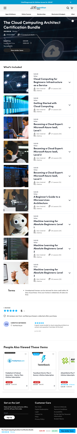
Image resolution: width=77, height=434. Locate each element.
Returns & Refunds (60, 407)
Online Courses (26, 14)
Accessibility (58, 412)
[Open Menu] (5, 8)
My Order (38, 407)
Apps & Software (10, 14)
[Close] (70, 2)
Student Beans (59, 419)
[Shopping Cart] (71, 8)
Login (37, 412)
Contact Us (38, 414)
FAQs (36, 417)
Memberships (41, 14)
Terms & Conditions (60, 409)
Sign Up (9, 417)
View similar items (17, 50)
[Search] (68, 8)
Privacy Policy (39, 419)
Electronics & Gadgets (58, 14)
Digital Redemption (41, 409)
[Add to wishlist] (73, 21)
